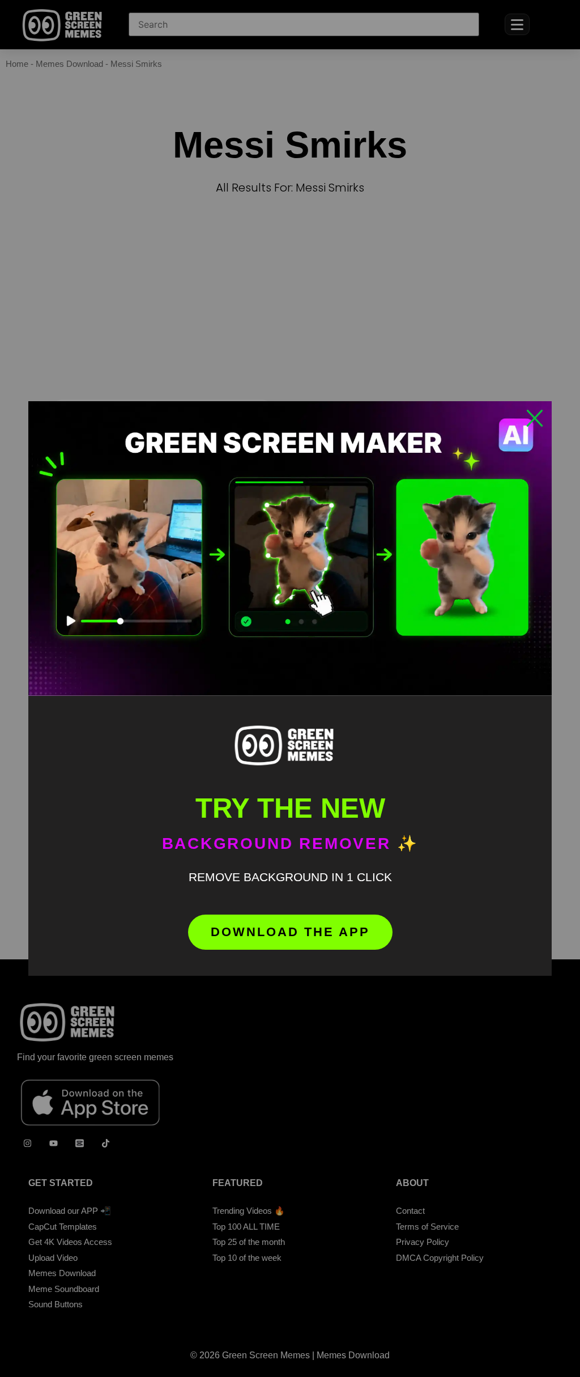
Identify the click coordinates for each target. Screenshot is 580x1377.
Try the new (290, 808)
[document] (290, 688)
